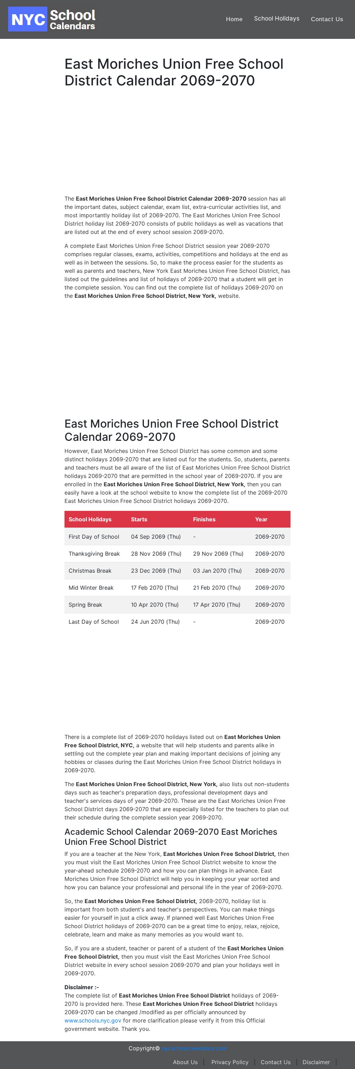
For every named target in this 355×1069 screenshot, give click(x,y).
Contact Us (327, 19)
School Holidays (277, 18)
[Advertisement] (40, 221)
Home (234, 19)
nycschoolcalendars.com (194, 1048)
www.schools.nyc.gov (92, 1020)
